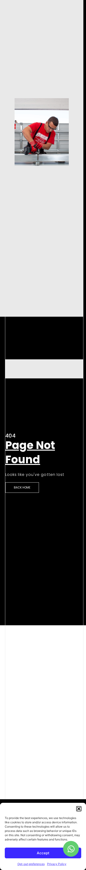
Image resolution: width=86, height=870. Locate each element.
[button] (78, 808)
